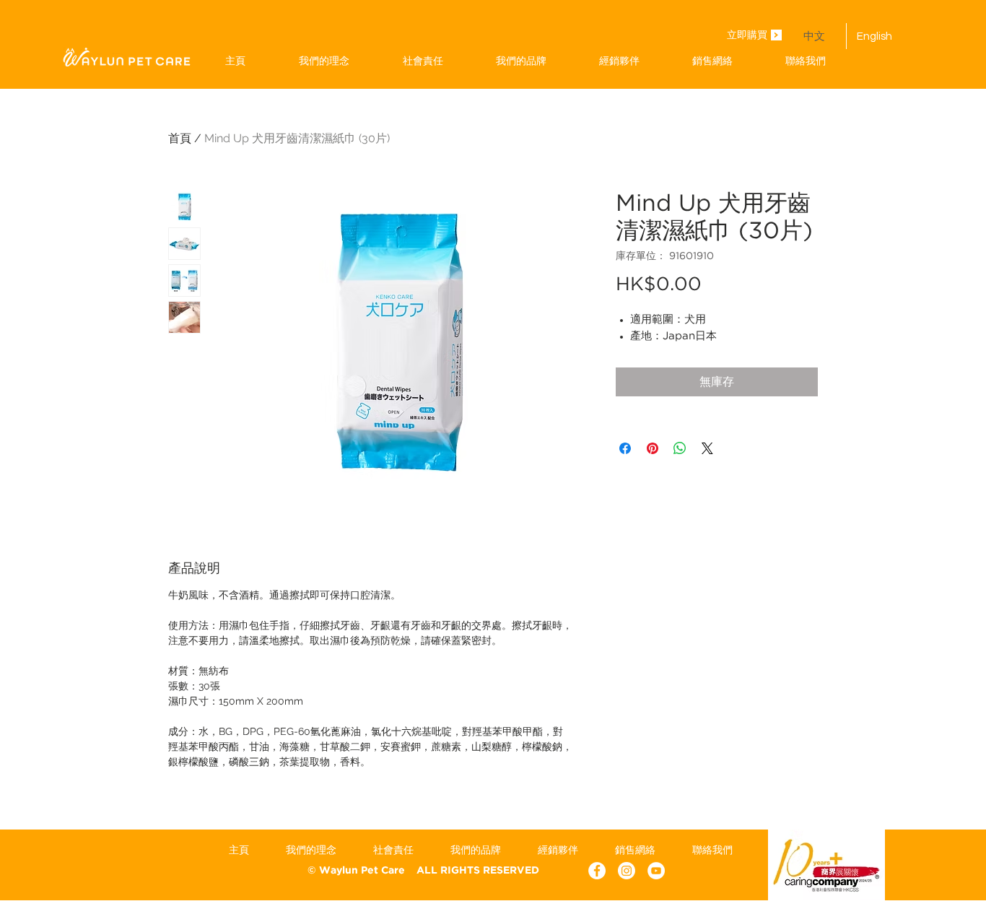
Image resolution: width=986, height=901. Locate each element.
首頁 (179, 138)
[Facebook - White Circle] (597, 870)
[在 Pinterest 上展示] (652, 448)
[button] (520, 60)
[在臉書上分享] (625, 448)
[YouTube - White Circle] (656, 870)
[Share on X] (707, 448)
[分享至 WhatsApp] (680, 448)
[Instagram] (626, 870)
